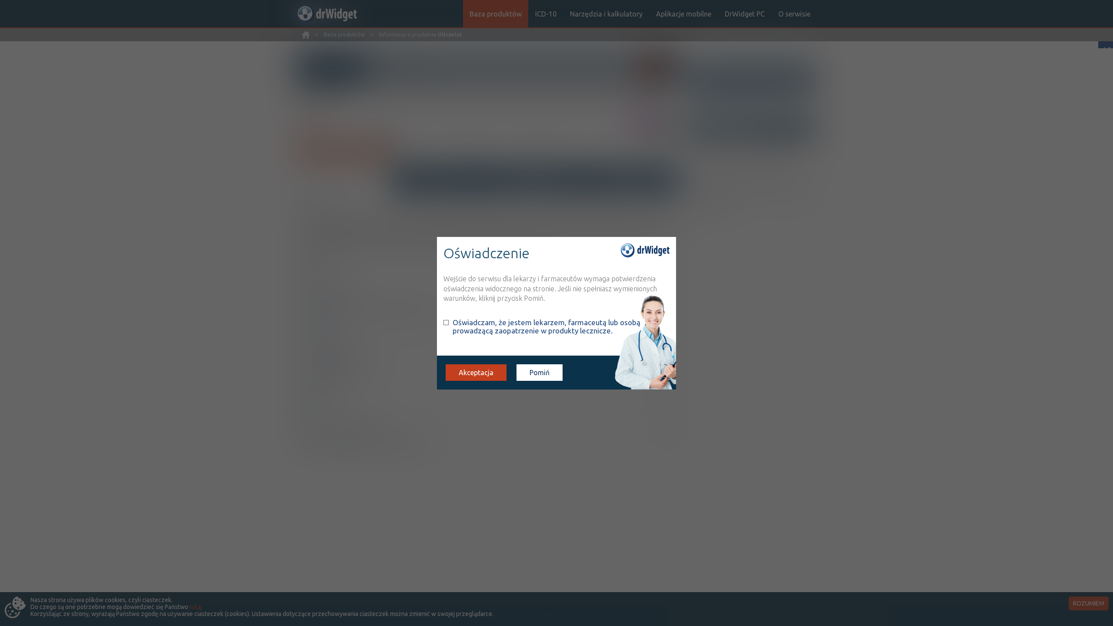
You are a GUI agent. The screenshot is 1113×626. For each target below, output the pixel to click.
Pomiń (540, 372)
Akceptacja (476, 372)
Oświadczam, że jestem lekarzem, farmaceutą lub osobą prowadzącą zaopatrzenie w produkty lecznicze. (546, 326)
